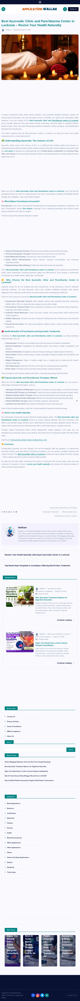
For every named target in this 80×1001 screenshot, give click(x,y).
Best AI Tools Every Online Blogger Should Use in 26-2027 (26, 776)
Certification (11, 813)
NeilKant (8, 30)
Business (10, 808)
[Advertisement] (40, 97)
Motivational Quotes (14, 838)
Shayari (9, 862)
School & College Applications (18, 857)
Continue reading (64, 620)
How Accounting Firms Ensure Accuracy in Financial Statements (67, 944)
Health (15, 30)
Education (10, 818)
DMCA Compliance (13, 731)
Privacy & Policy (13, 721)
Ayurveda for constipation (43, 591)
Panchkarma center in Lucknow (66, 516)
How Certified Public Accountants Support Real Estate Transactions (29, 780)
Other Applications (14, 847)
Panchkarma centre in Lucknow (64, 120)
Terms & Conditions (14, 726)
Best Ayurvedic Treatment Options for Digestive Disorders (26, 766)
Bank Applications (13, 803)
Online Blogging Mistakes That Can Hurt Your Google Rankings (28, 762)
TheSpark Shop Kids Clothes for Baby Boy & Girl (28, 440)
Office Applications (14, 843)
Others (9, 852)
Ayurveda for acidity (54, 588)
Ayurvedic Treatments (51, 512)
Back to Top (72, 995)
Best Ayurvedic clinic (70, 512)
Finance (10, 828)
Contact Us (11, 716)
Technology (11, 872)
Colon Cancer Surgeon (43, 637)
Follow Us (73, 9)
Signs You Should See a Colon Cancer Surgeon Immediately (26, 771)
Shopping (10, 867)
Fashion (10, 823)
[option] (13, 951)
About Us (10, 736)
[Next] (73, 929)
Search (9, 742)
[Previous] (70, 929)
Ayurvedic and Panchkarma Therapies (64, 508)
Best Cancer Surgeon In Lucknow (59, 634)
